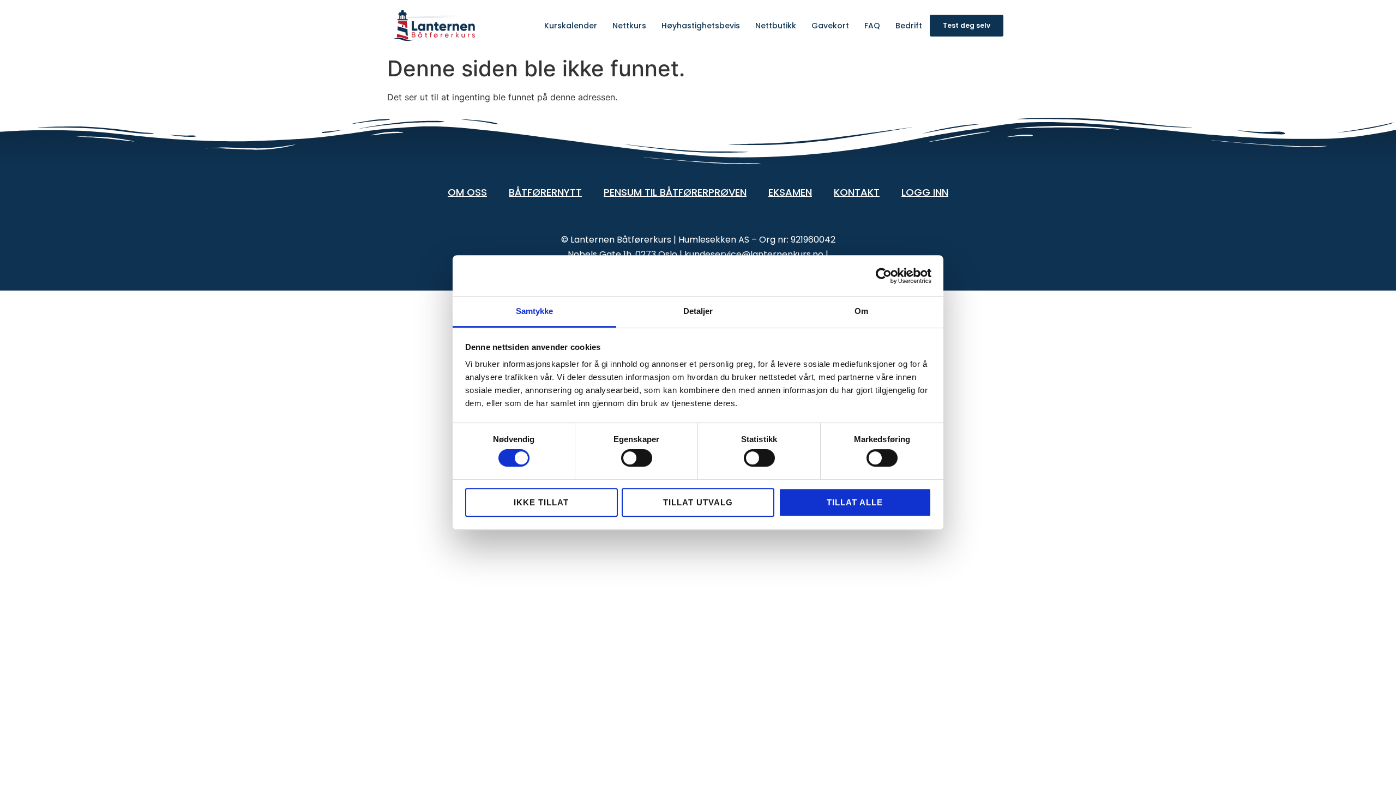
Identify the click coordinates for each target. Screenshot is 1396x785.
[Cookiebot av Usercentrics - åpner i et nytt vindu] (883, 276)
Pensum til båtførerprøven (675, 192)
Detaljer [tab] (698, 311)
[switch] (636, 458)
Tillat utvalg (698, 502)
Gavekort (830, 25)
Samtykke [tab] (534, 311)
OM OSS (467, 192)
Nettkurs (629, 25)
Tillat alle (855, 502)
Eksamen (790, 192)
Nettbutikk (775, 25)
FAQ (872, 25)
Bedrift (908, 25)
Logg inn (924, 192)
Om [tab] (861, 311)
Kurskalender (570, 25)
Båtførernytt (545, 192)
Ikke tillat (541, 502)
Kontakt (857, 192)
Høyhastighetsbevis (700, 25)
